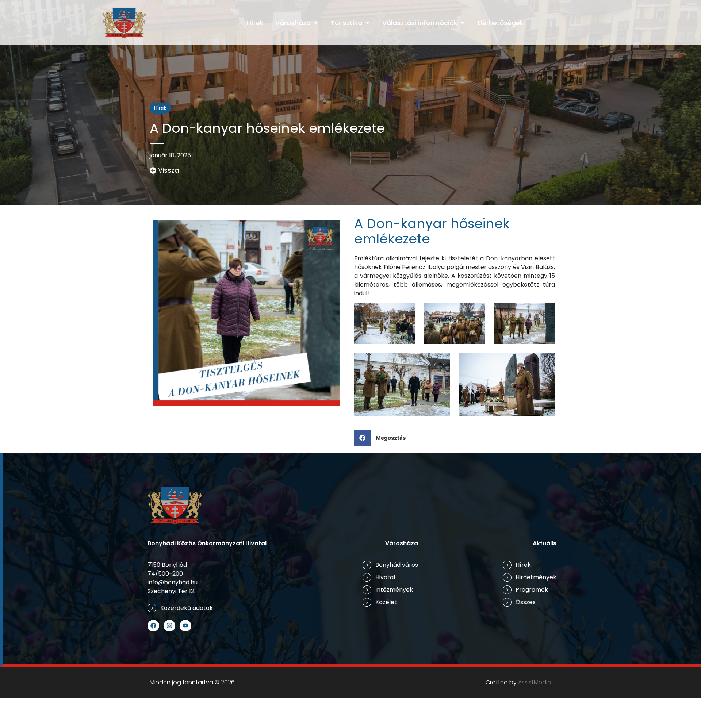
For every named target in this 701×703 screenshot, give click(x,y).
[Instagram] (169, 625)
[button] (382, 438)
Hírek (160, 108)
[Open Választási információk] (462, 23)
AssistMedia (534, 682)
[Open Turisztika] (367, 23)
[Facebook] (153, 625)
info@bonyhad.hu (173, 582)
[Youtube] (185, 625)
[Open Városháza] (316, 23)
